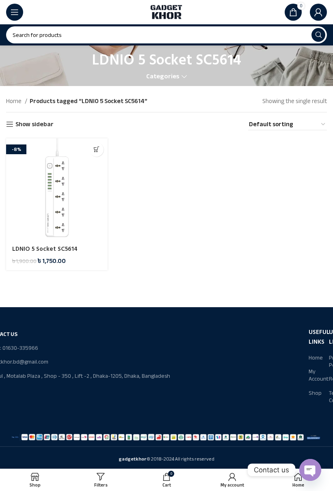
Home (14, 101)
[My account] (318, 12)
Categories (162, 76)
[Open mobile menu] (14, 12)
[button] (96, 149)
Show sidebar (34, 124)
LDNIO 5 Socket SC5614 (45, 249)
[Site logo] (166, 11)
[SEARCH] (318, 35)
